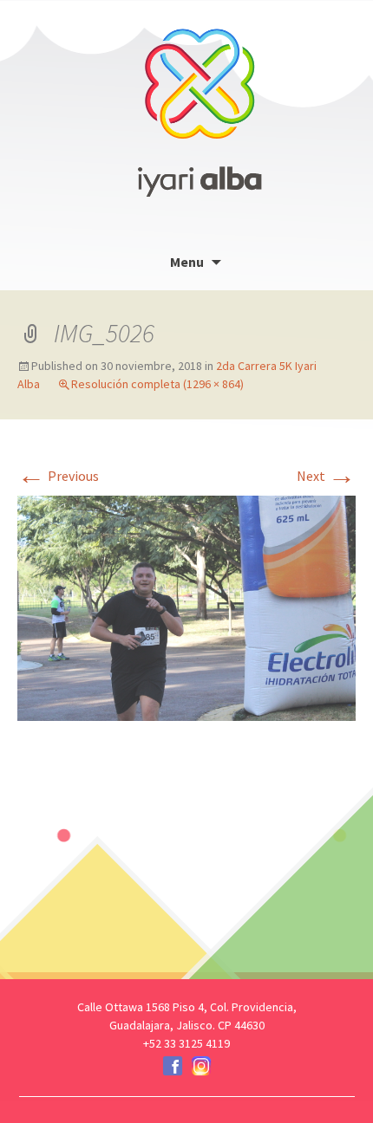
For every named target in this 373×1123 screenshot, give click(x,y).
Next (326, 475)
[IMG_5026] (186, 606)
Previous (58, 475)
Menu (187, 261)
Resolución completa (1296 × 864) (157, 384)
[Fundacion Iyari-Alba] (199, 99)
